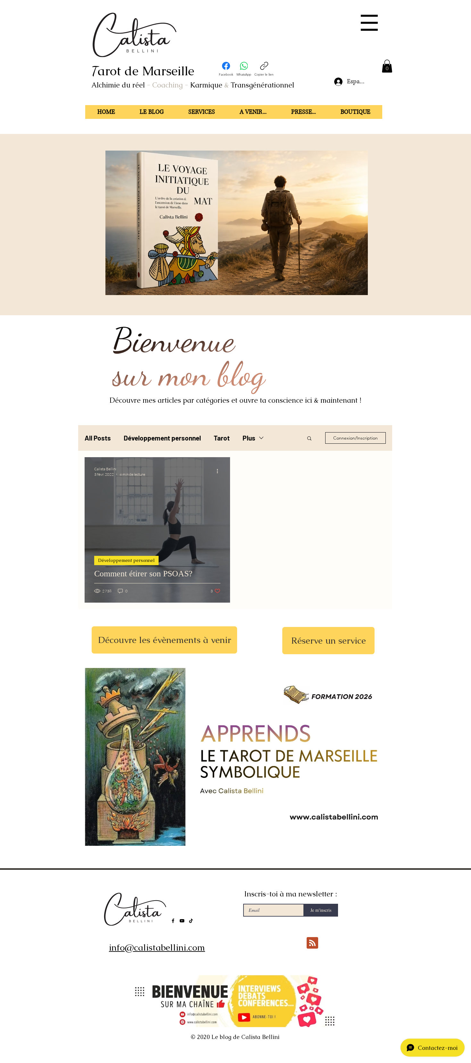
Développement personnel (162, 438)
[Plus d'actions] (219, 471)
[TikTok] (191, 921)
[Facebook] (173, 921)
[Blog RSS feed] (312, 943)
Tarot (222, 438)
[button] (369, 23)
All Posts (98, 438)
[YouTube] (182, 921)
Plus (249, 438)
